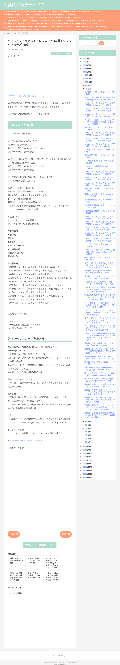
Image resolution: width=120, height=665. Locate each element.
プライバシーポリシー (13, 29)
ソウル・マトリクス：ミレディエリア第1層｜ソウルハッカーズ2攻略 (99, 240)
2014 (85, 470)
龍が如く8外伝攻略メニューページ (45, 11)
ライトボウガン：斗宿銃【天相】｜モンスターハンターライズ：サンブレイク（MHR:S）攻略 (99, 305)
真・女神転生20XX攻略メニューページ (19, 23)
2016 (85, 464)
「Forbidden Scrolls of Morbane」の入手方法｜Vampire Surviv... (99, 369)
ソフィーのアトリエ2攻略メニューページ (57, 20)
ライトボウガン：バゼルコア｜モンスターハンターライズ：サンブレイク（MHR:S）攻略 (99, 312)
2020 (85, 450)
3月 (86, 435)
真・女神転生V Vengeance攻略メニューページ (23, 14)
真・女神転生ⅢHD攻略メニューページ (59, 14)
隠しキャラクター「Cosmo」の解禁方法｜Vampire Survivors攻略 (99, 380)
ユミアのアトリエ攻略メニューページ (90, 20)
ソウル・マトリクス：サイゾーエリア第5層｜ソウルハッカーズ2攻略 (99, 104)
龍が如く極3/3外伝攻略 (37, 26)
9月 (86, 85)
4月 (86, 432)
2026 (85, 58)
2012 (85, 477)
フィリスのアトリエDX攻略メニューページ (65, 17)
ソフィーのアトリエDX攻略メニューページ (21, 20)
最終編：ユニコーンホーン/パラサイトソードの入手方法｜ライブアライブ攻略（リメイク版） (99, 392)
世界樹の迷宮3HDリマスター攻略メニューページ (80, 11)
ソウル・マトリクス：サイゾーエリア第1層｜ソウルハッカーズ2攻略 (99, 234)
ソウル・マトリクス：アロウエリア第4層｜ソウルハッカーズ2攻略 (99, 145)
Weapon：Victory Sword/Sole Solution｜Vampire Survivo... (97, 272)
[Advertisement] (40, 74)
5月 (86, 428)
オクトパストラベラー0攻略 (15, 26)
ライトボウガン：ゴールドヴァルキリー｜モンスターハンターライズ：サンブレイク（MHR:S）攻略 (99, 320)
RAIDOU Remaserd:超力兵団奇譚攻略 (52, 23)
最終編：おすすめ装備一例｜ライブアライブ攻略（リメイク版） (99, 344)
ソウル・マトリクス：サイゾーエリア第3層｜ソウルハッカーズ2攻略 (99, 173)
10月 (87, 82)
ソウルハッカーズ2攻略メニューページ (27, 96)
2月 (86, 439)
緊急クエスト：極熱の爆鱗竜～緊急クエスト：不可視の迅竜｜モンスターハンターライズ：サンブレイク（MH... (99, 336)
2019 (85, 453)
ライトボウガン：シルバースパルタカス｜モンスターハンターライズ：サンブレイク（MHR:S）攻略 (99, 328)
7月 (86, 421)
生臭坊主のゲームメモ (24, 4)
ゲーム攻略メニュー (90, 26)
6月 (86, 425)
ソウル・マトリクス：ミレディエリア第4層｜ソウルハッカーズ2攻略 (99, 139)
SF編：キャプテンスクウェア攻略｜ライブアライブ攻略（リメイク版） (99, 283)
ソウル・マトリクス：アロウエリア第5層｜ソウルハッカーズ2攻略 (99, 115)
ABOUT (102, 26)
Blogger (63, 656)
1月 (86, 442)
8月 (86, 89)
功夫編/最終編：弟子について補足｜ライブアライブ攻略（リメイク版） (99, 357)
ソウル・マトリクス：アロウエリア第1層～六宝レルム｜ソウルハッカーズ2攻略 (99, 252)
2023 (85, 69)
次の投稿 (14, 534)
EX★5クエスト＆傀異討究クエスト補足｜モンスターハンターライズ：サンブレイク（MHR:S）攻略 (99, 289)
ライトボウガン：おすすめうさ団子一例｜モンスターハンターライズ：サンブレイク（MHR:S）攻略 (99, 265)
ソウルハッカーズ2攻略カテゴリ (39, 545)
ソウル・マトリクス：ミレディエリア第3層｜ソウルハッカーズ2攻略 (99, 178)
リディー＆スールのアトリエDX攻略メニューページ (25, 17)
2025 (85, 62)
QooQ (64, 664)
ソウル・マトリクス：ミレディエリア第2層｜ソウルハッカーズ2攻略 (99, 223)
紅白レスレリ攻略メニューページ (83, 23)
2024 (85, 65)
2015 (85, 467)
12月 (87, 75)
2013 (85, 474)
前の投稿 (66, 534)
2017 (85, 460)
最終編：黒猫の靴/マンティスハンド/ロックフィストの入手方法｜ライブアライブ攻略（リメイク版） (99, 407)
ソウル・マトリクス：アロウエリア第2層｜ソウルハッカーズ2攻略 (99, 228)
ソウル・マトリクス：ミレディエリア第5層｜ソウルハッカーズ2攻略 (99, 109)
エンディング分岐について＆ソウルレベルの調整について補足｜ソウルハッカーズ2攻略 (99, 122)
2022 (85, 72)
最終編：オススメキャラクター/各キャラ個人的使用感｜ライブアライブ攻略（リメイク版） (99, 351)
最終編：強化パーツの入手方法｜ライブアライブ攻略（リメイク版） (99, 385)
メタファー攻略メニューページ (16, 11)
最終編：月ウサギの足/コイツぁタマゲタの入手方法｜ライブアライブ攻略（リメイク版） (99, 399)
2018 (85, 457)
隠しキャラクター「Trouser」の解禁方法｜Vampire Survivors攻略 (99, 374)
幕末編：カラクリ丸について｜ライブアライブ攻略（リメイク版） (99, 277)
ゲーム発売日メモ (30, 29)
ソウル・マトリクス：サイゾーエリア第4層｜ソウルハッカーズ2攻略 (99, 134)
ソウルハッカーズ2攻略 (61, 53)
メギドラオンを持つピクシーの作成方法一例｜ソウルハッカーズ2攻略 (99, 98)
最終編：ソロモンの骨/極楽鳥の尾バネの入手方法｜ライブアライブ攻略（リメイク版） (99, 415)
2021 (85, 446)
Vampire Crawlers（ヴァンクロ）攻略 (64, 26)
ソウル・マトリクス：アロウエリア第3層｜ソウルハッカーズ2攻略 (99, 184)
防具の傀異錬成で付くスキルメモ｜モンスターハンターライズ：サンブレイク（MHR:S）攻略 (99, 297)
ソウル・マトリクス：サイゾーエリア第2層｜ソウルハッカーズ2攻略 (99, 217)
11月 (87, 78)
